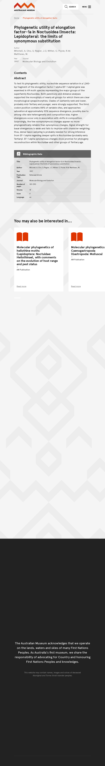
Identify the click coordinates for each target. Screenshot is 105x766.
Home (16, 18)
